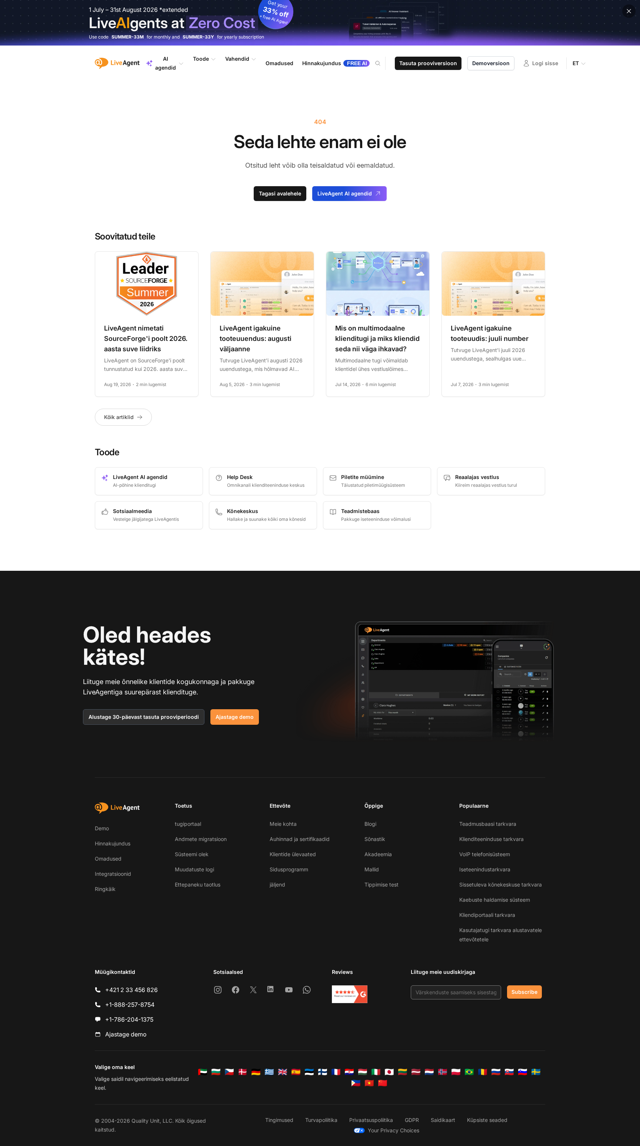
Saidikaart (443, 1120)
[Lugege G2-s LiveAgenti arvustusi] (349, 994)
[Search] (382, 63)
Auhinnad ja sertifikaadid (300, 839)
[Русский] (495, 1072)
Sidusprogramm (289, 869)
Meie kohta (283, 824)
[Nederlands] (429, 1072)
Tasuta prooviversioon (428, 63)
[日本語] (389, 1072)
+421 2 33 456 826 (131, 989)
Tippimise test (381, 884)
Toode (201, 59)
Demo (102, 828)
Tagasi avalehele (280, 193)
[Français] (335, 1072)
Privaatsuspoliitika (371, 1120)
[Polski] (455, 1072)
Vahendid (237, 59)
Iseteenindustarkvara (484, 869)
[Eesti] (309, 1072)
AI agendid (165, 63)
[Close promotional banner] (629, 11)
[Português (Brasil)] (469, 1072)
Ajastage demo (235, 717)
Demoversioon (491, 63)
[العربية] (202, 1072)
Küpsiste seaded (487, 1120)
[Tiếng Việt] (369, 1083)
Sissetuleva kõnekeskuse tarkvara (500, 884)
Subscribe (524, 992)
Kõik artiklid (119, 417)
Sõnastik (374, 839)
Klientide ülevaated (293, 854)
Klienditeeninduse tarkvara (491, 839)
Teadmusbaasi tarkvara (487, 824)
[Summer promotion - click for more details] (320, 23)
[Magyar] (362, 1072)
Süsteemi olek (192, 854)
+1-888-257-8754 (129, 1004)
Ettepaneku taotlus (197, 884)
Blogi (370, 824)
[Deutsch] (255, 1072)
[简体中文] (382, 1083)
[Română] (482, 1072)
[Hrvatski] (349, 1072)
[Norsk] (442, 1072)
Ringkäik (105, 889)
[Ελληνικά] (269, 1072)
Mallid (371, 869)
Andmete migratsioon (201, 839)
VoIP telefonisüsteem (484, 854)
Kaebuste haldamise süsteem (494, 900)
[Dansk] (242, 1072)
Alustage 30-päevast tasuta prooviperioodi (144, 717)
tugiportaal (188, 824)
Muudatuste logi (194, 869)
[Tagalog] (355, 1083)
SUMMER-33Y (198, 37)
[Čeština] (229, 1072)
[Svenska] (535, 1072)
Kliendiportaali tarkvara (487, 915)
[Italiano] (375, 1072)
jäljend (277, 884)
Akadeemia (378, 854)
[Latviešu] (415, 1072)
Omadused (108, 858)
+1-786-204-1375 (129, 1019)
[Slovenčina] (509, 1072)
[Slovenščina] (522, 1072)
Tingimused (279, 1120)
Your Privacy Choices (393, 1130)
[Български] (215, 1072)
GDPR (412, 1120)
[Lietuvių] (402, 1072)
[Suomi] (322, 1072)
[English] (282, 1072)
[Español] (295, 1072)
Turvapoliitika (321, 1120)
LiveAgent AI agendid (344, 193)
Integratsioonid (113, 874)
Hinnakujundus (112, 843)
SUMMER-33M (127, 37)
